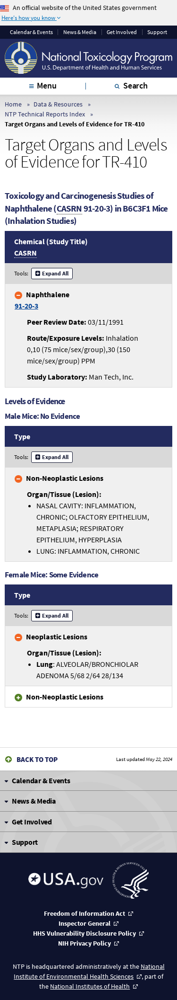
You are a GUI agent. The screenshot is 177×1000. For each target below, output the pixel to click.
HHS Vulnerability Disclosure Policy (84, 933)
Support (157, 32)
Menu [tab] (46, 85)
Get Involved (122, 32)
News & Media (79, 32)
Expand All (55, 273)
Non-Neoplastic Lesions (64, 478)
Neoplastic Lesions (56, 636)
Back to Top (37, 759)
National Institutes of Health (90, 986)
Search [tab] (135, 85)
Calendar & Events (31, 32)
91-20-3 (26, 305)
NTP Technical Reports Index (45, 114)
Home (13, 104)
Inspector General (84, 923)
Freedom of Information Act (84, 913)
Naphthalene (42, 300)
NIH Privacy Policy (84, 943)
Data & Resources (58, 104)
